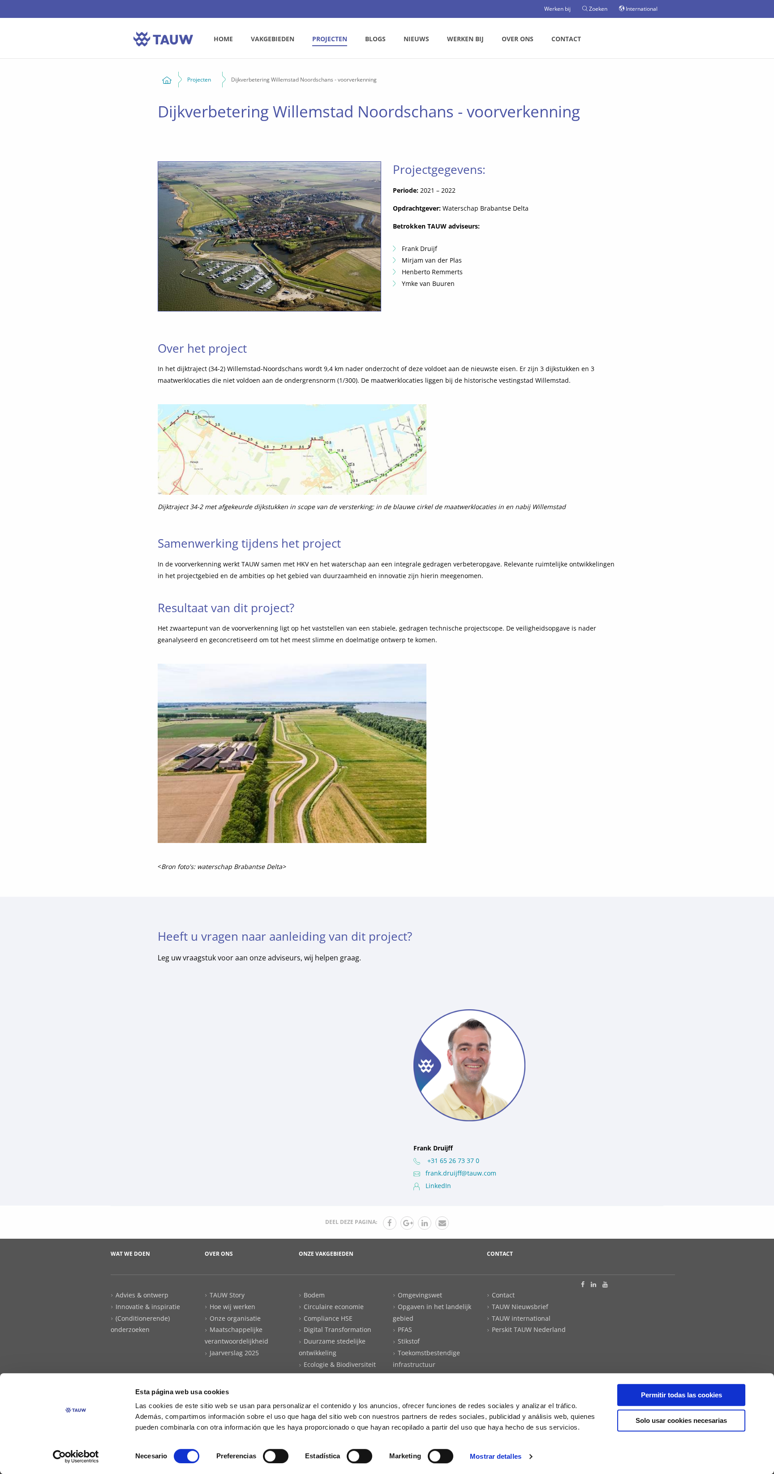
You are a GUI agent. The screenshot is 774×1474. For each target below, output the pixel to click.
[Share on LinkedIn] (424, 1223)
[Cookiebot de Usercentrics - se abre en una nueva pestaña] (76, 1456)
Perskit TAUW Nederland (529, 1329)
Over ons (517, 39)
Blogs (375, 39)
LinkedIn (438, 1185)
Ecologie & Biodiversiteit (340, 1364)
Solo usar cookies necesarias (681, 1420)
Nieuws (416, 39)
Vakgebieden (272, 39)
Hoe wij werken (232, 1306)
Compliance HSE (328, 1318)
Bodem (314, 1295)
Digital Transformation (337, 1329)
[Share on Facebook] (389, 1223)
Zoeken (597, 9)
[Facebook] (583, 1284)
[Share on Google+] (407, 1223)
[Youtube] (605, 1284)
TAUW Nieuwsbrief (520, 1306)
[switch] (275, 1456)
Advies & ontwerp (142, 1295)
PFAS (405, 1329)
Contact (566, 39)
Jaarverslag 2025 (234, 1353)
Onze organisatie (235, 1318)
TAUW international (521, 1318)
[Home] (167, 79)
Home (223, 39)
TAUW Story (227, 1295)
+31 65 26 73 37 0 (452, 1160)
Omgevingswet (420, 1295)
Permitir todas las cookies (681, 1395)
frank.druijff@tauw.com (461, 1173)
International (641, 9)
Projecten (329, 39)
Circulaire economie (334, 1306)
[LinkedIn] (593, 1284)
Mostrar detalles (495, 1456)
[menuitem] (223, 39)
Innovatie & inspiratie (148, 1306)
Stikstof (409, 1341)
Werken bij (557, 9)
